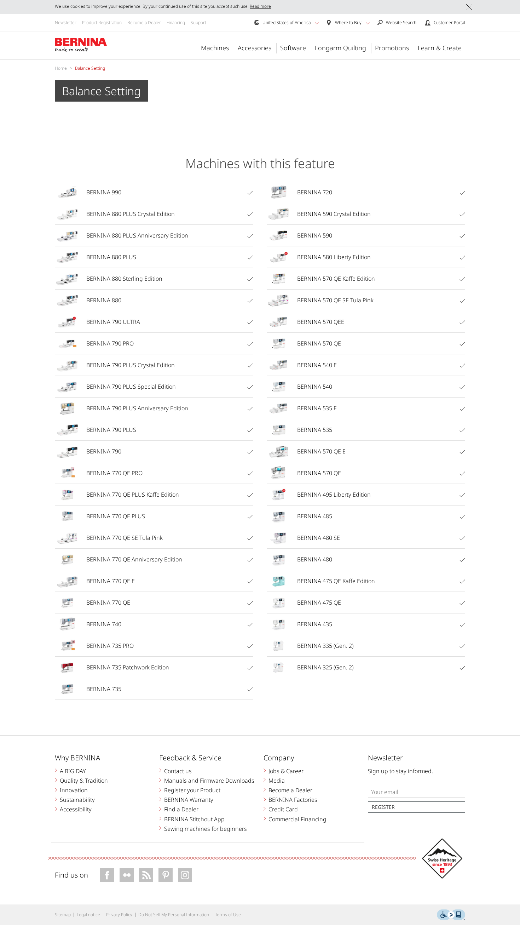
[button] (317, 23)
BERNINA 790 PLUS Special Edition (131, 386)
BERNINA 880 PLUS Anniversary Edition (137, 235)
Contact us (178, 771)
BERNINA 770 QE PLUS (115, 516)
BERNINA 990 (103, 192)
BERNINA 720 (314, 192)
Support (198, 22)
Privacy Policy (119, 915)
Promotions (392, 48)
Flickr (127, 875)
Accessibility (76, 809)
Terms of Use (228, 915)
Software (293, 48)
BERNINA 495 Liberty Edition (334, 494)
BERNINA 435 (314, 624)
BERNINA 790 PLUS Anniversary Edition (137, 408)
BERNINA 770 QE (108, 602)
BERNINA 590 (314, 235)
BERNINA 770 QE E (110, 581)
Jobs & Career (286, 771)
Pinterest (165, 875)
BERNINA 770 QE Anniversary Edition (134, 559)
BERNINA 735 (103, 689)
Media (276, 780)
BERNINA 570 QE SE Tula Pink (335, 300)
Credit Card (283, 809)
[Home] (81, 45)
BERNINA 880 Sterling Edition (124, 278)
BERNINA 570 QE (319, 343)
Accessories (254, 48)
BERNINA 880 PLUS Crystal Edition (130, 214)
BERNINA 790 (103, 451)
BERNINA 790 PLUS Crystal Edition (130, 365)
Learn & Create (440, 48)
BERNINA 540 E (317, 365)
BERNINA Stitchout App (194, 819)
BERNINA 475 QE (319, 602)
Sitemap (63, 915)
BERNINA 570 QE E (321, 451)
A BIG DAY (73, 771)
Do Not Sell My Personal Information (173, 915)
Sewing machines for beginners (205, 829)
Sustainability (77, 800)
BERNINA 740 (103, 624)
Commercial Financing (297, 819)
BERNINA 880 (103, 300)
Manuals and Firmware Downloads (209, 780)
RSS (146, 875)
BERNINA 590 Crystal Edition (334, 214)
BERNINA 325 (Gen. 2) (325, 667)
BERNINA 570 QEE (320, 322)
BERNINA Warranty (188, 800)
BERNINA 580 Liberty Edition (334, 257)
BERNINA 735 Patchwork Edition (127, 667)
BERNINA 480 (314, 559)
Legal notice (88, 915)
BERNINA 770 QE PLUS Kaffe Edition (132, 494)
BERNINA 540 (314, 386)
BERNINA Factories (292, 800)
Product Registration (102, 22)
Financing (176, 22)
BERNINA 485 (314, 516)
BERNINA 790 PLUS (111, 430)
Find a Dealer (181, 809)
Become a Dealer (144, 22)
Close (469, 7)
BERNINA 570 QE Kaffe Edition (336, 278)
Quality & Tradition (84, 780)
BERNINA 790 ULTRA (113, 322)
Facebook (107, 875)
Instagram (185, 875)
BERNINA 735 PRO (110, 646)
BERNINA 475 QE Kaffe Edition (336, 581)
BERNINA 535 (314, 430)
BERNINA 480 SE (318, 538)
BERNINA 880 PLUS (111, 257)
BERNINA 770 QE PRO (114, 473)
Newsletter (65, 22)
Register (383, 807)
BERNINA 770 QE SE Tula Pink (124, 538)
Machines (215, 48)
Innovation (74, 790)
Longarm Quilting (340, 48)
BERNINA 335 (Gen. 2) (325, 646)
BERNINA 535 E (317, 408)
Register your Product (192, 790)
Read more (260, 6)
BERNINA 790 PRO (110, 343)
